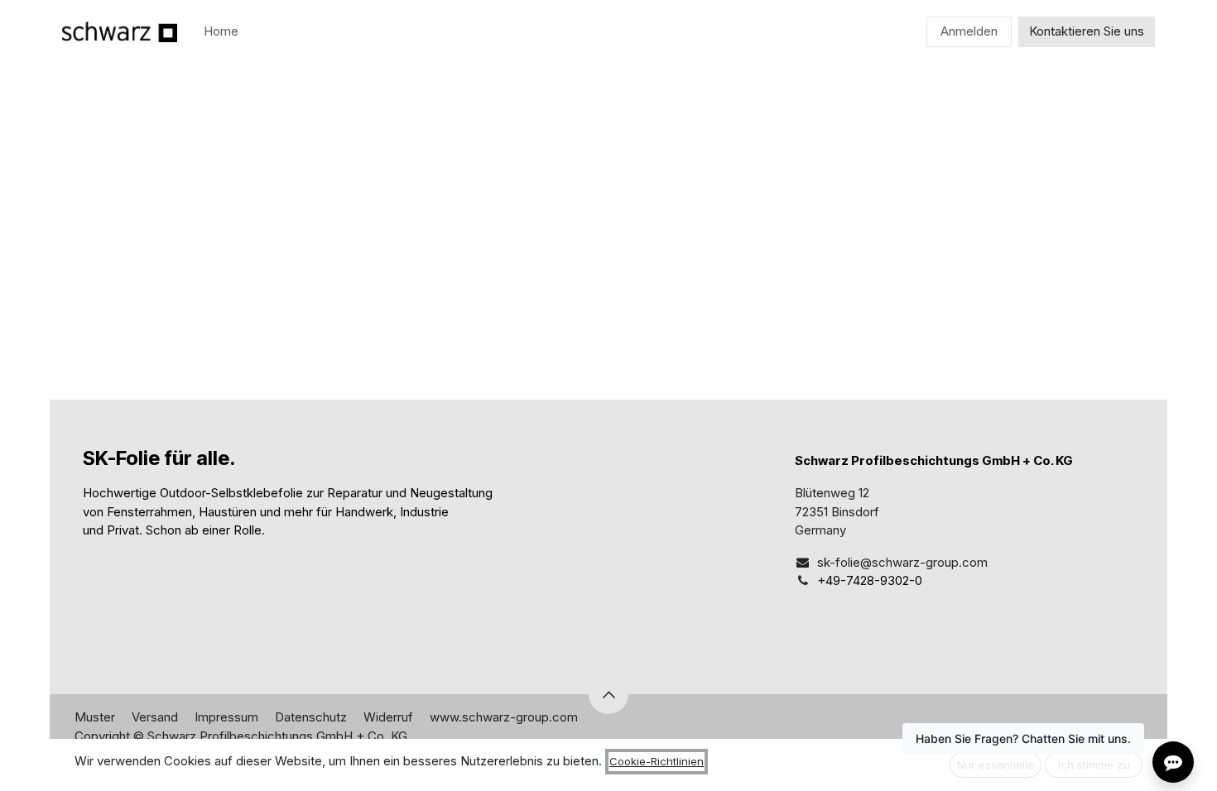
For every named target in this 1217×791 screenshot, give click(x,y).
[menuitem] (221, 32)
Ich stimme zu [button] (1094, 764)
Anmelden (969, 31)
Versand (155, 717)
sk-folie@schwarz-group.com (902, 562)
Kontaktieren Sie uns (1086, 31)
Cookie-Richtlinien (656, 761)
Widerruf (388, 717)
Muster (95, 717)
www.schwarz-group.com (504, 717)
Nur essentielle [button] (995, 764)
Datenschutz (311, 717)
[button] (608, 694)
